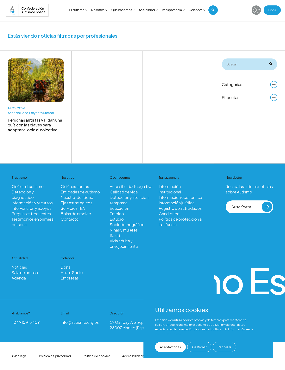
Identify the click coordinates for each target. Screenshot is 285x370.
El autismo (76, 10)
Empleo (117, 213)
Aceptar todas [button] (170, 347)
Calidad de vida (124, 191)
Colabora (195, 10)
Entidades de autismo (80, 191)
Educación (119, 208)
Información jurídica (176, 202)
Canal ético (169, 213)
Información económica (180, 197)
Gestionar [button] (199, 347)
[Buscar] (213, 10)
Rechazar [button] (224, 347)
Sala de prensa (25, 272)
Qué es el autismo (28, 186)
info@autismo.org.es (80, 322)
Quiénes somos (75, 186)
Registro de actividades (180, 208)
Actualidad (147, 10)
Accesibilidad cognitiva (131, 186)
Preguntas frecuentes (31, 213)
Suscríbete (241, 206)
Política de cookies (97, 356)
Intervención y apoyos (31, 208)
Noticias (19, 267)
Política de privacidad (55, 356)
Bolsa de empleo (76, 213)
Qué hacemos (121, 10)
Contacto (70, 219)
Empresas (70, 277)
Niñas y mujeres (124, 229)
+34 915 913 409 (26, 322)
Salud (115, 235)
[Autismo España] (27, 10)
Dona (272, 10)
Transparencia (172, 10)
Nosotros (97, 10)
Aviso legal (19, 356)
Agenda (19, 277)
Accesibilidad (18, 113)
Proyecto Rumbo (41, 113)
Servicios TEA (73, 208)
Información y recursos (32, 202)
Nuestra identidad (77, 197)
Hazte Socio (72, 272)
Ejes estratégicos (76, 202)
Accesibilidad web (136, 356)
